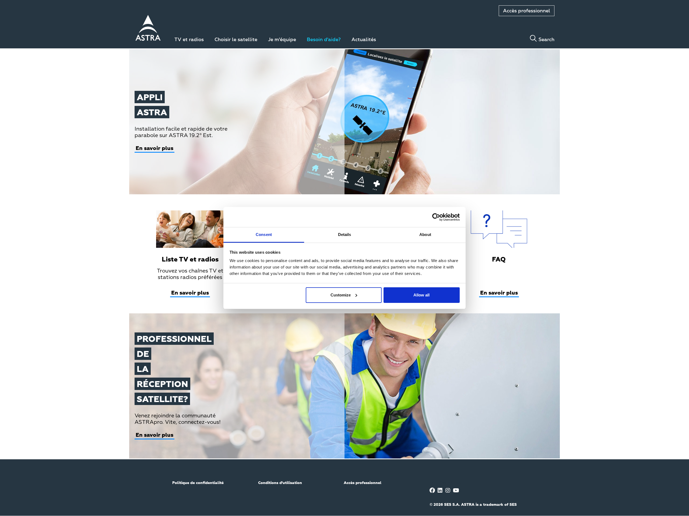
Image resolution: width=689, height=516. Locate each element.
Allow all (421, 295)
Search (546, 39)
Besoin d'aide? (324, 39)
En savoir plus (154, 148)
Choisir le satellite (236, 39)
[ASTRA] (148, 29)
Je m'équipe (282, 39)
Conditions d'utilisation (280, 483)
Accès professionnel (526, 11)
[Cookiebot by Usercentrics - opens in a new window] (436, 217)
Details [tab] (344, 234)
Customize (341, 295)
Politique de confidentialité (198, 483)
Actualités (363, 39)
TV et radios (189, 39)
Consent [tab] (264, 234)
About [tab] (425, 234)
